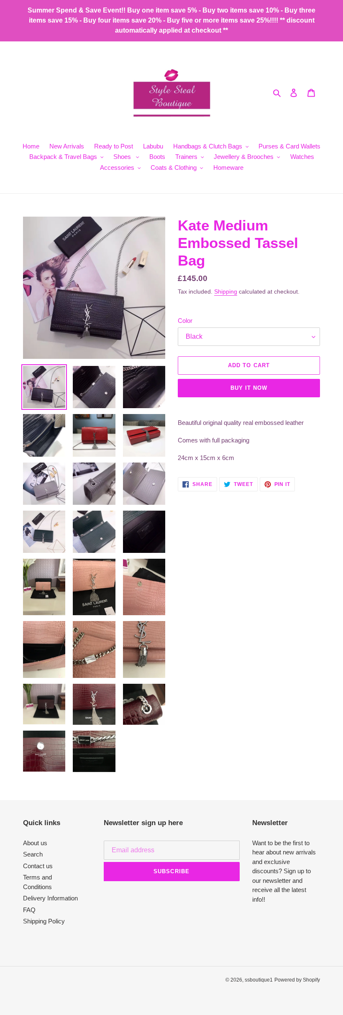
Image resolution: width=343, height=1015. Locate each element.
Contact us (38, 865)
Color (185, 320)
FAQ (29, 909)
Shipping (225, 291)
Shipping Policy (44, 921)
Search (33, 854)
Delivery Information (50, 898)
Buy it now (248, 388)
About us (35, 842)
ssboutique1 (259, 980)
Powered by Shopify (297, 980)
